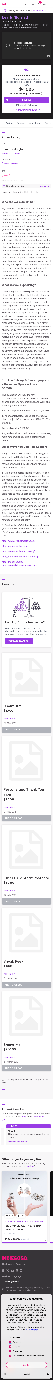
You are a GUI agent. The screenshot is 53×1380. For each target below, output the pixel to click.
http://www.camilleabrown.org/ (18, 551)
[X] (7, 1270)
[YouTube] (12, 1270)
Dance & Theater (11, 164)
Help (24, 1116)
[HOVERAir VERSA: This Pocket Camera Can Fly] (24, 1193)
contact (16, 153)
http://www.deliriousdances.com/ (19, 565)
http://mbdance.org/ (12, 561)
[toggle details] (46, 1242)
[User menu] (44, 4)
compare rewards (18, 641)
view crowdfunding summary (26, 110)
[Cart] (33, 4)
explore (30, 1166)
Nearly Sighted (15, 17)
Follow (26, 100)
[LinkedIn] (21, 1270)
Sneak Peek (13, 961)
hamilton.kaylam (13, 21)
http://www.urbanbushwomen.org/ (20, 556)
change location (40, 10)
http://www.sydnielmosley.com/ (18, 540)
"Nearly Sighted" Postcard (26, 878)
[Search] (26, 4)
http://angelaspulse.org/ (14, 546)
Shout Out (12, 706)
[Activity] (39, 4)
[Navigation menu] (50, 4)
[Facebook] (3, 1270)
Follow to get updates (18, 1141)
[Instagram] (17, 1270)
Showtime (12, 1044)
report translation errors (26, 1290)
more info (6, 153)
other (6, 175)
